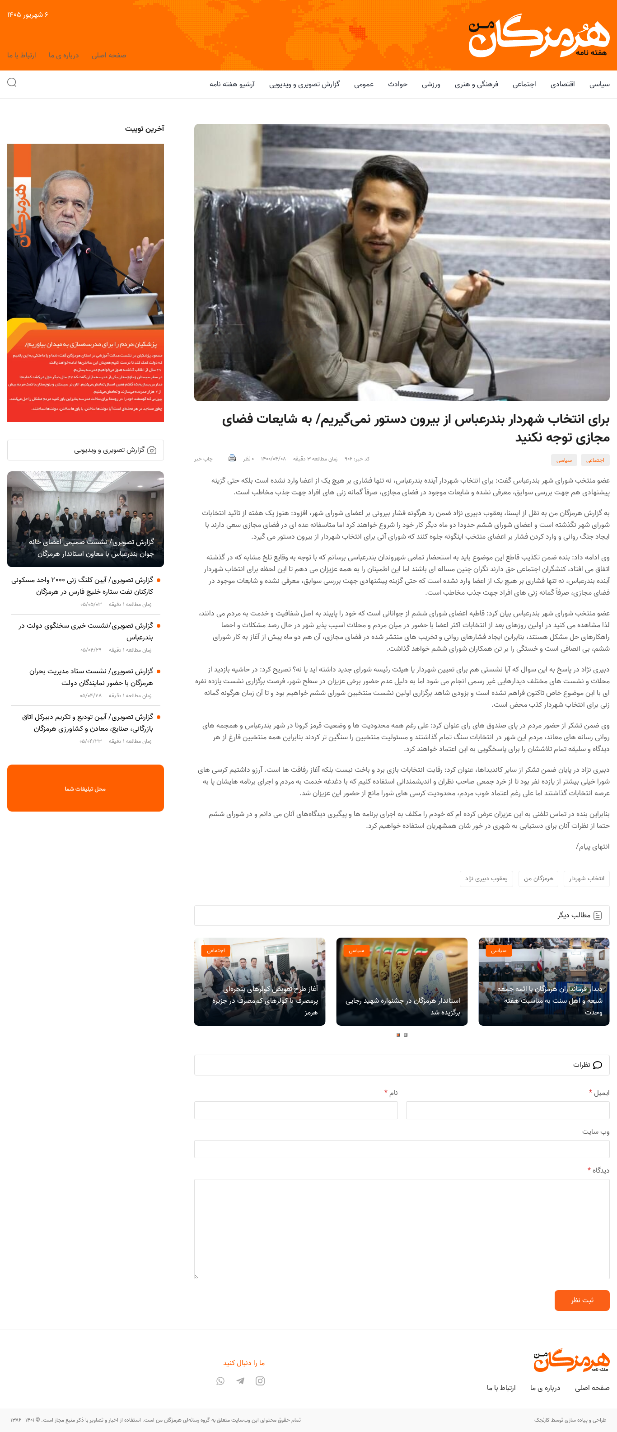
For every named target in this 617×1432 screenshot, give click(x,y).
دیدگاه (599, 1171)
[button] (11, 84)
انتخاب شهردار (586, 878)
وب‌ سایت (596, 1132)
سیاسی (564, 460)
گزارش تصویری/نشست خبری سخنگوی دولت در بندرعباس (86, 631)
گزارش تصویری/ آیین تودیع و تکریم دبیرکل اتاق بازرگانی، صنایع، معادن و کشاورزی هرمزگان (87, 723)
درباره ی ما (64, 55)
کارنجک (542, 1420)
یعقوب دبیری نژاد (486, 878)
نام (391, 1093)
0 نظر (248, 459)
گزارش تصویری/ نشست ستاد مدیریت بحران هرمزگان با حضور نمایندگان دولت (91, 677)
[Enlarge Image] (402, 262)
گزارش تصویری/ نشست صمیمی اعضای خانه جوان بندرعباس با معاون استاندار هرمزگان (91, 548)
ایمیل (599, 1093)
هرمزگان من (538, 878)
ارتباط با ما (21, 55)
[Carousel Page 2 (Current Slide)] (398, 1035)
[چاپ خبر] (232, 459)
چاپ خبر (203, 459)
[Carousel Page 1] (405, 1035)
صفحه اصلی (109, 55)
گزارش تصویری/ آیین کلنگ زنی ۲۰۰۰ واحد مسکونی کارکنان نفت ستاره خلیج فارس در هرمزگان (82, 586)
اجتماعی (595, 460)
